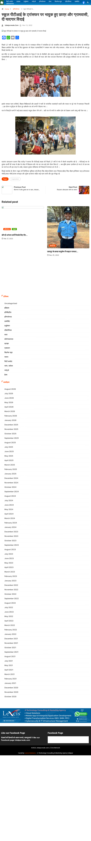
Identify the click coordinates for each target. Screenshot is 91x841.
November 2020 (11, 692)
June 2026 (9, 398)
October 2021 (10, 647)
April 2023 (8, 567)
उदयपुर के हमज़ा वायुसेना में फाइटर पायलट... (62, 251)
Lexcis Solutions (30, 753)
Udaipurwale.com (12, 25)
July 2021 (8, 661)
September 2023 (11, 545)
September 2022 (11, 598)
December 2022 (11, 585)
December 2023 (11, 532)
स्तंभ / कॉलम (8, 366)
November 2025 (11, 429)
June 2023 (9, 558)
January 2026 (10, 420)
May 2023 (8, 563)
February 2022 (10, 630)
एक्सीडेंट (7, 321)
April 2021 (8, 670)
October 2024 (10, 487)
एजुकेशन (7, 326)
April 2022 (8, 621)
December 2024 (11, 478)
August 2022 (10, 603)
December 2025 (11, 425)
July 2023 (8, 554)
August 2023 (10, 549)
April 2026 (8, 407)
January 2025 (10, 474)
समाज (6, 357)
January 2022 (10, 634)
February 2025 (10, 469)
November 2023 (11, 536)
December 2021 (11, 638)
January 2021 (10, 683)
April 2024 (9, 514)
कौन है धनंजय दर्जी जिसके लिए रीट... (15, 235)
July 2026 (8, 393)
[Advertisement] (45, 277)
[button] (87, 2)
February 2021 (10, 679)
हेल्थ (5, 375)
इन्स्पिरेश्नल (16, 9)
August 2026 (10, 389)
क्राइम (6, 343)
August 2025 (10, 442)
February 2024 (10, 523)
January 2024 (10, 527)
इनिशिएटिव (7, 312)
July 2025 (8, 447)
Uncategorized (10, 303)
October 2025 (10, 433)
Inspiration (15, 179)
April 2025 (8, 460)
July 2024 (8, 500)
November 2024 (11, 482)
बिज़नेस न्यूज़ (8, 352)
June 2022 (9, 612)
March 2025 (9, 465)
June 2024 (9, 505)
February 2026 (10, 416)
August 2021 (10, 656)
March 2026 (9, 411)
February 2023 (10, 576)
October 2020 (10, 696)
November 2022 (11, 589)
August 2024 (10, 496)
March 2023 (9, 572)
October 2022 (10, 594)
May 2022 (8, 616)
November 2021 (11, 643)
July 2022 (8, 607)
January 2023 (10, 581)
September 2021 (11, 652)
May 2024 (8, 509)
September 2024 (11, 491)
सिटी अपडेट (8, 361)
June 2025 (9, 451)
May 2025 (8, 456)
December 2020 (11, 687)
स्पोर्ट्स (14, 229)
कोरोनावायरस (8, 339)
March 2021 (9, 674)
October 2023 (10, 540)
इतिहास (6, 308)
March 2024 (9, 518)
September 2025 (11, 438)
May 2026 (8, 402)
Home (7, 9)
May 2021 (8, 665)
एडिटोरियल (8, 330)
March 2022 (9, 625)
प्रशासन (7, 348)
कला (5, 334)
